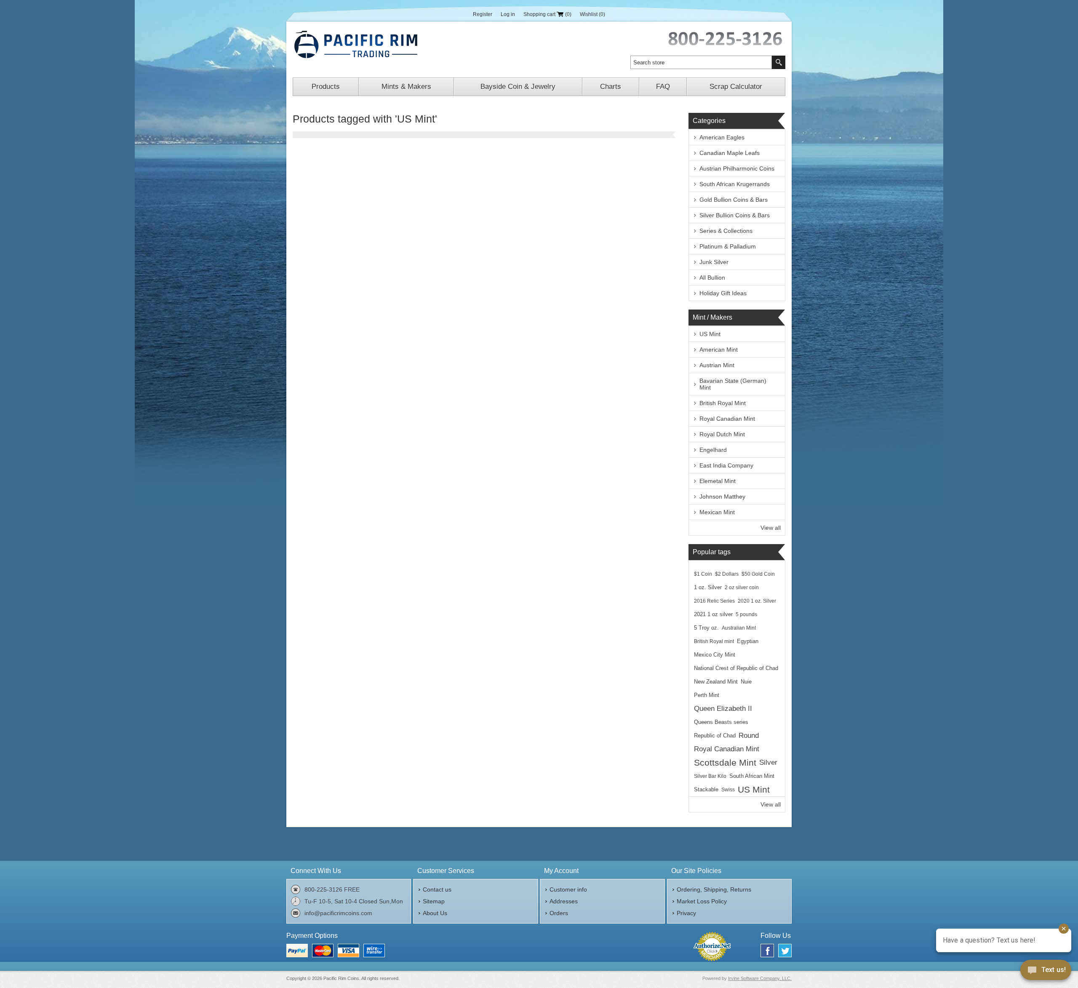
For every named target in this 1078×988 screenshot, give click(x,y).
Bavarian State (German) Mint (732, 384)
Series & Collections (725, 230)
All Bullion (712, 277)
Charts (610, 87)
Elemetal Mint (717, 481)
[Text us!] (1046, 971)
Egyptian (747, 641)
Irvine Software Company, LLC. (760, 978)
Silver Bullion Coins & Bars (734, 215)
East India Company (726, 465)
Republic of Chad (715, 736)
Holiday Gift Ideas (723, 293)
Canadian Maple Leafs (729, 153)
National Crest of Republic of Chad (736, 668)
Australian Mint (739, 628)
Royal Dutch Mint (722, 434)
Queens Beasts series (721, 722)
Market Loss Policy (702, 901)
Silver (768, 762)
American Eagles (721, 137)
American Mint (718, 349)
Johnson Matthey (722, 496)
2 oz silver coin (742, 587)
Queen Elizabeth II (723, 709)
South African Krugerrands (734, 184)
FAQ (663, 87)
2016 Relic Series (714, 601)
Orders (559, 913)
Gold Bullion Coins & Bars (733, 199)
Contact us (437, 889)
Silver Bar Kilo (710, 776)
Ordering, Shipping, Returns (714, 889)
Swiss (728, 790)
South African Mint (751, 776)
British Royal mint (714, 641)
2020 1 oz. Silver (757, 601)
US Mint (709, 334)
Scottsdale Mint (725, 762)
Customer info (568, 889)
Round (749, 736)
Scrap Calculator (736, 87)
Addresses (564, 901)
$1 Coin (703, 574)
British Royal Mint (722, 403)
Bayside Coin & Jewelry (517, 87)
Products (326, 87)
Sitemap (434, 901)
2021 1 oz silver (713, 614)
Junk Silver (713, 262)
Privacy (686, 913)
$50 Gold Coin (758, 574)
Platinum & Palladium (727, 246)
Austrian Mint (716, 365)
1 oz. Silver (708, 587)
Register (482, 14)
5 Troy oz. (706, 628)
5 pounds (746, 614)
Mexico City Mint (714, 655)
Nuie (746, 682)
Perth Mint (706, 695)
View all (770, 527)
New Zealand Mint (716, 682)
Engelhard (713, 449)
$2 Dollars (727, 574)
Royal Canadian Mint (727, 418)
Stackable (706, 790)
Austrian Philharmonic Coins (736, 168)
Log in (508, 14)
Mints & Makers (406, 87)
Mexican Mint (717, 512)
